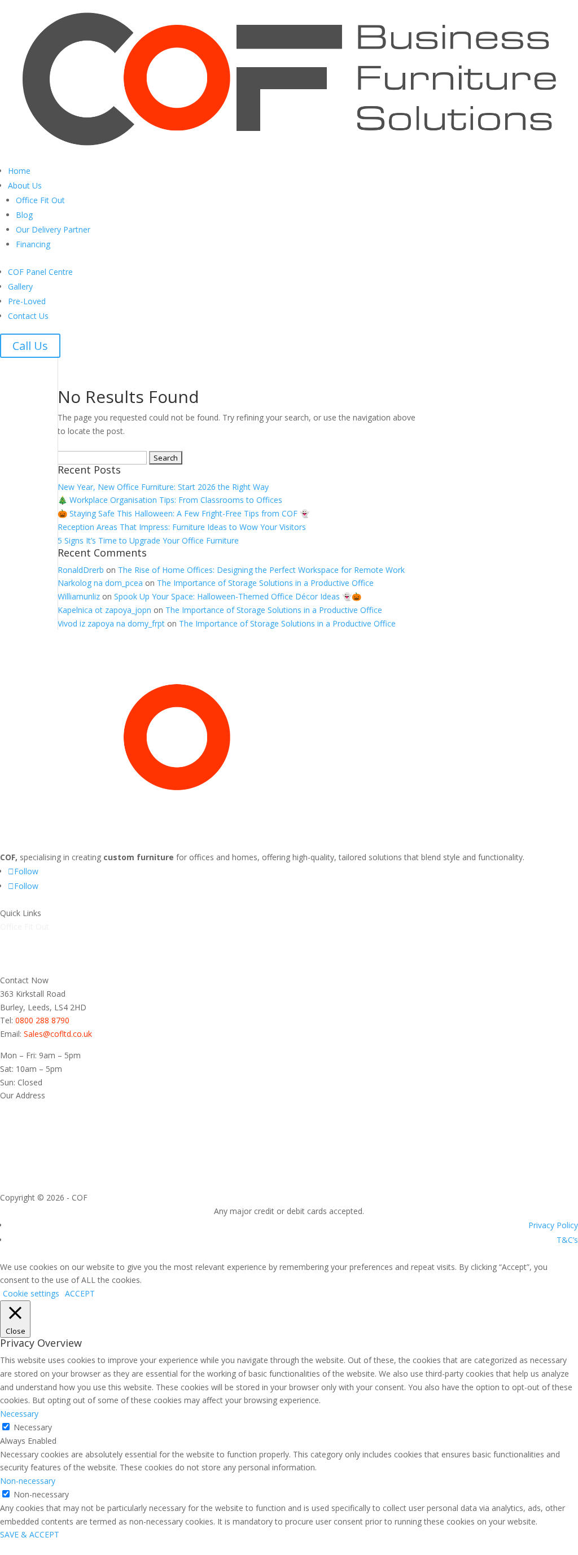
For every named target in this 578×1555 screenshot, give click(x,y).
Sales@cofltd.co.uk (58, 1033)
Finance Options (29, 966)
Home (19, 170)
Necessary (33, 1427)
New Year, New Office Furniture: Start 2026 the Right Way (163, 486)
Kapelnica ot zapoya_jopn (104, 610)
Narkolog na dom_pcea (100, 582)
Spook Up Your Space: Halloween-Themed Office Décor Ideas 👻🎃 (237, 596)
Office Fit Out (40, 200)
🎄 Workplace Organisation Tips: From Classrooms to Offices (170, 499)
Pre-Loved (27, 301)
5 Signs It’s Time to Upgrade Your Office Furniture (148, 540)
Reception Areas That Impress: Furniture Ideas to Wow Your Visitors (182, 527)
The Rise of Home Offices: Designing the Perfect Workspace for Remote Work (261, 569)
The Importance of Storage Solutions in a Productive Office (265, 582)
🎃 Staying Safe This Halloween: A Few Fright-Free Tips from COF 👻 (183, 513)
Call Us (30, 345)
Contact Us (28, 315)
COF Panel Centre (40, 271)
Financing (33, 244)
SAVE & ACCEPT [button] (29, 1534)
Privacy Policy (553, 1225)
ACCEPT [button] (80, 1293)
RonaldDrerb (81, 569)
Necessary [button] (19, 1413)
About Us (25, 185)
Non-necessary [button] (27, 1480)
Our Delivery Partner (53, 229)
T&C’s (567, 1239)
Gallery (20, 286)
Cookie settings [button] (31, 1293)
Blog (24, 214)
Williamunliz (79, 596)
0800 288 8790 (42, 1020)
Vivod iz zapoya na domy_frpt (111, 623)
